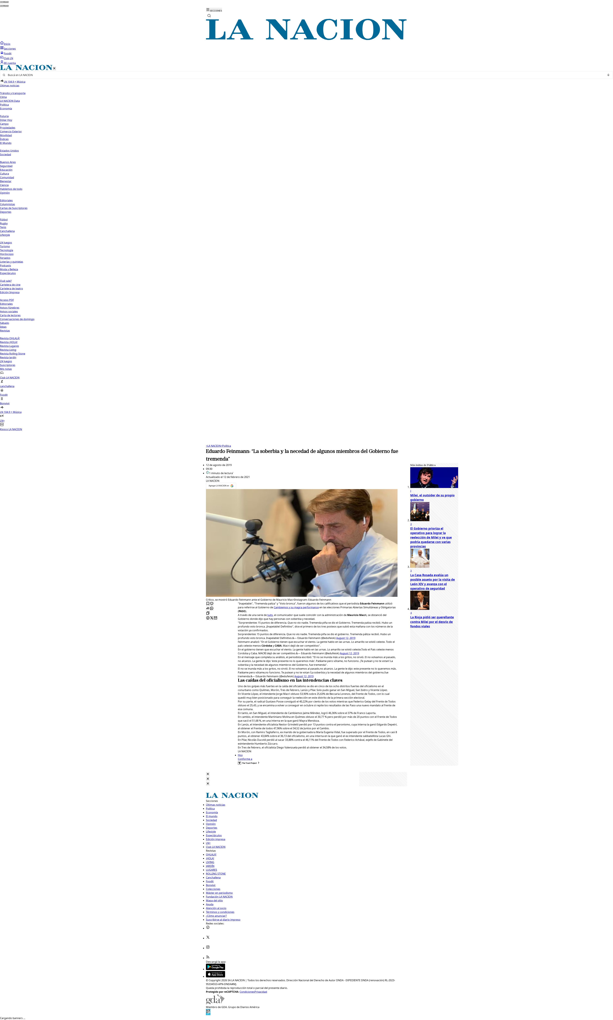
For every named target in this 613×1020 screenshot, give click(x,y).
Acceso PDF (7, 300)
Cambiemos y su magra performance (296, 607)
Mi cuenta (10, 63)
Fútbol (4, 219)
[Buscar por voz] (608, 75)
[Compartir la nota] (208, 608)
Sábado (4, 323)
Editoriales (6, 200)
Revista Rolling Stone (12, 353)
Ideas (3, 327)
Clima (3, 97)
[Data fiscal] (208, 1014)
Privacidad (260, 992)
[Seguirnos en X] (208, 938)
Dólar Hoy (6, 120)
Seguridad (6, 166)
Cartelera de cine (10, 284)
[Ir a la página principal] (306, 39)
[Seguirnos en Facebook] (208, 928)
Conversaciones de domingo (17, 319)
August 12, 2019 (345, 638)
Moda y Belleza (9, 269)
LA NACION (213, 446)
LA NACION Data (10, 101)
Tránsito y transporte (13, 93)
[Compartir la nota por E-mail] (215, 618)
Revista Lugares (9, 346)
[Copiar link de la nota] (208, 613)
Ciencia (4, 185)
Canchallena (7, 231)
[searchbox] (305, 75)
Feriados (5, 258)
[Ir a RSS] (208, 958)
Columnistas (7, 204)
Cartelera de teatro (11, 288)
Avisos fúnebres (9, 307)
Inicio (7, 44)
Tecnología (6, 250)
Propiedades (7, 127)
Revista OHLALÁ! (10, 338)
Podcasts (5, 265)
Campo (4, 124)
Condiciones (247, 992)
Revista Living (8, 350)
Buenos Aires (8, 162)
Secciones (10, 48)
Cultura (4, 173)
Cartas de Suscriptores (13, 208)
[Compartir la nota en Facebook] (208, 618)
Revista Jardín (8, 357)
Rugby (4, 223)
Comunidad (7, 177)
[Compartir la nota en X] (212, 618)
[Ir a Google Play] (215, 969)
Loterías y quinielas (11, 261)
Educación (6, 170)
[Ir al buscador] (209, 15)
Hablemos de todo (11, 189)
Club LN (8, 58)
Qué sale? (6, 281)
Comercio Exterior (11, 131)
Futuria (4, 116)
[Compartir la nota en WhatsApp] (212, 608)
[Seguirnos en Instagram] (208, 948)
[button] (306, 248)
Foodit (7, 53)
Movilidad (6, 135)
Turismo (5, 246)
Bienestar (5, 181)
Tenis (3, 227)
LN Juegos (6, 242)
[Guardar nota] (208, 604)
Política (226, 446)
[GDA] (215, 1003)
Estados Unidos (9, 150)
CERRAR (4, 2)
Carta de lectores (10, 315)
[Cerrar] (54, 68)
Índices (4, 139)
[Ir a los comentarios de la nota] (212, 604)
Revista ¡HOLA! (8, 342)
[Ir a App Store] (215, 976)
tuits (270, 615)
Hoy (240, 755)
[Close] (208, 774)
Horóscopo (7, 254)
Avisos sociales (9, 311)
